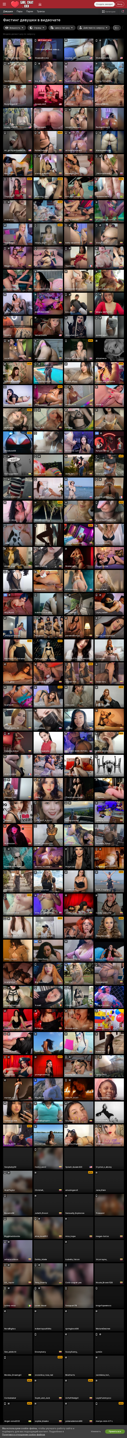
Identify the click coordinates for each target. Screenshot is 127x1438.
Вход (119, 4)
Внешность (15, 28)
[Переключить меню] (4, 4)
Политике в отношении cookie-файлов (23, 1434)
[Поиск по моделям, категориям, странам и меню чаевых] (122, 11)
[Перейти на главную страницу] (22, 4)
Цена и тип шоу (62, 28)
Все (117, 28)
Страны (37, 28)
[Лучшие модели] (40, 4)
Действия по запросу (93, 28)
